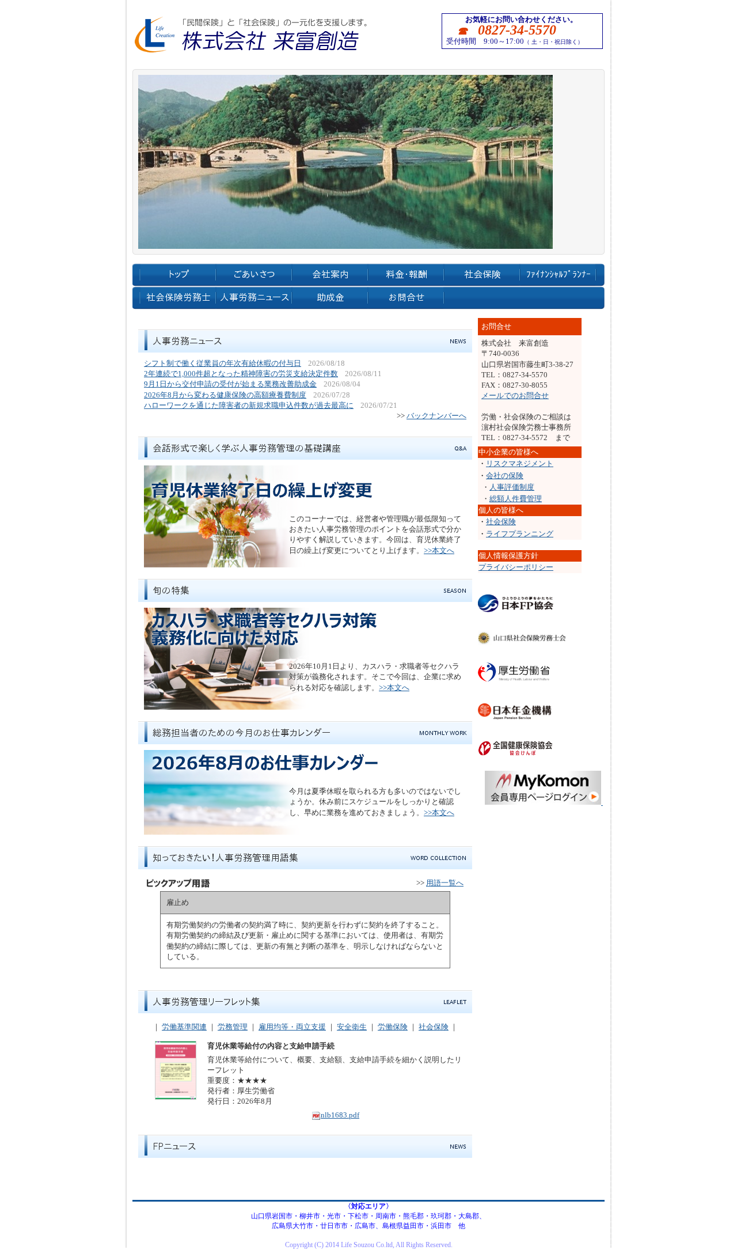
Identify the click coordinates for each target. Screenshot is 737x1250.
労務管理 (233, 1026)
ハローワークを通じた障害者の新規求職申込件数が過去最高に (249, 405)
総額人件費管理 (515, 498)
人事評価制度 (511, 487)
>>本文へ (439, 550)
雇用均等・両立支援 (292, 1026)
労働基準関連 (184, 1026)
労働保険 (393, 1026)
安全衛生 (352, 1026)
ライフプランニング (519, 533)
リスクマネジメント (519, 463)
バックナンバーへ (436, 415)
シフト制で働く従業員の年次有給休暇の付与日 (222, 363)
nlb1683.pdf (340, 1115)
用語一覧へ (445, 882)
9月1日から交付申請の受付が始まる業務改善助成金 (230, 384)
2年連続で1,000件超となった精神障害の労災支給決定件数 (241, 373)
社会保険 (434, 1026)
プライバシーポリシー (515, 567)
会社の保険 (504, 475)
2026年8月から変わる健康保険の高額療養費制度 (225, 395)
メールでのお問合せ (515, 395)
